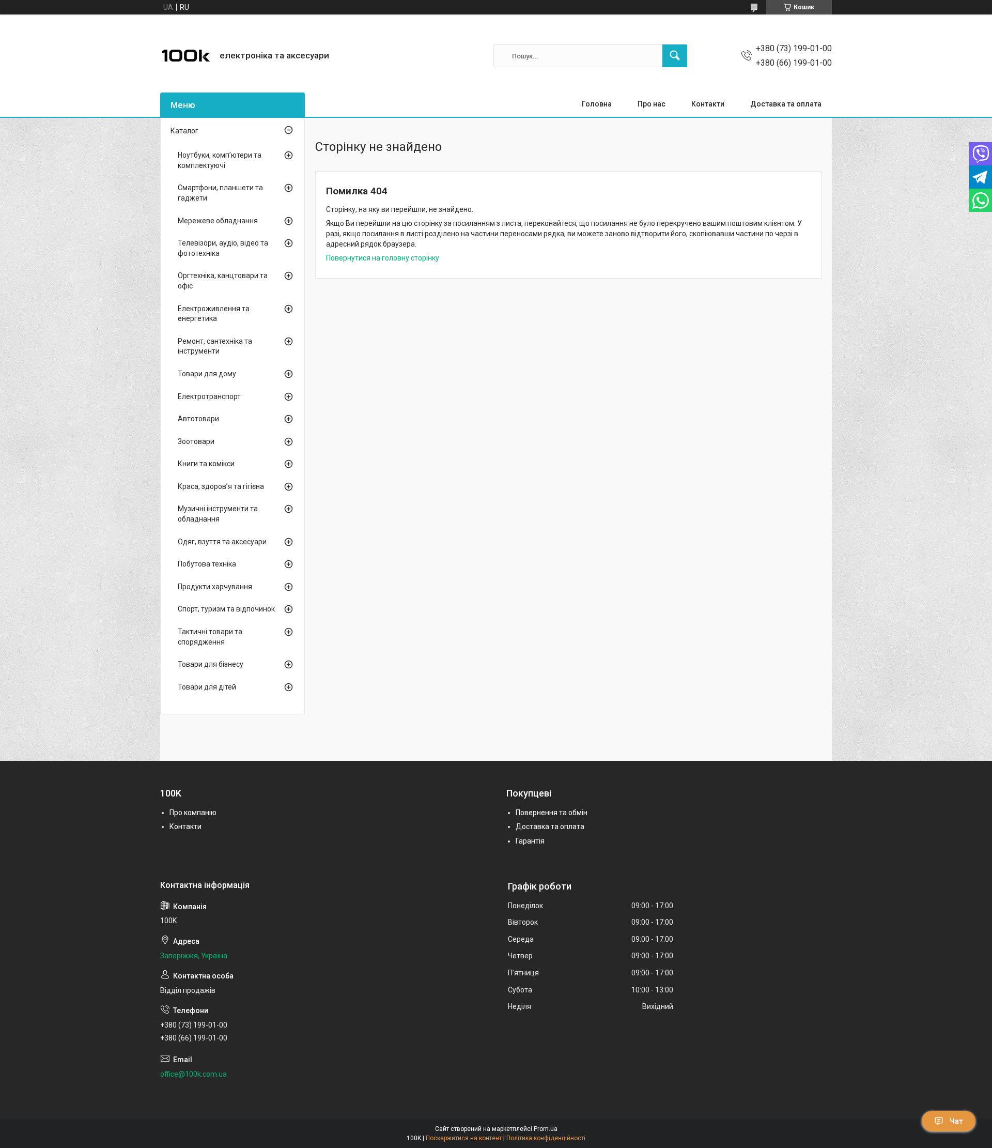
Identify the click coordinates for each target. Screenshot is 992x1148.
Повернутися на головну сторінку (382, 258)
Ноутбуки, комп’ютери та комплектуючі (219, 160)
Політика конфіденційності (545, 1138)
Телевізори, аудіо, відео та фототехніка (223, 248)
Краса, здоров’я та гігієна (221, 486)
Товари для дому (207, 374)
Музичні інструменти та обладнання (218, 513)
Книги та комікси (206, 464)
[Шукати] (674, 55)
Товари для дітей (207, 687)
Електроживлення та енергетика (214, 313)
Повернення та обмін (551, 812)
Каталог (184, 131)
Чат (956, 1121)
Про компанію (192, 812)
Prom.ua (545, 1128)
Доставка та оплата (786, 104)
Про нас (651, 104)
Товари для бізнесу (210, 664)
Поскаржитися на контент (464, 1138)
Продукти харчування (215, 587)
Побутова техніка (207, 564)
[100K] (186, 56)
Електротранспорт (209, 396)
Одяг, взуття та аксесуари (222, 542)
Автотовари (198, 419)
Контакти (707, 104)
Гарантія (530, 841)
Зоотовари (196, 441)
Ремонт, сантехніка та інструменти (215, 346)
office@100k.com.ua (193, 1074)
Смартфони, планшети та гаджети (220, 192)
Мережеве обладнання (218, 221)
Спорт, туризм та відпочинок (226, 609)
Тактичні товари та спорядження (210, 636)
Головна (597, 104)
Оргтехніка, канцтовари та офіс (223, 280)
